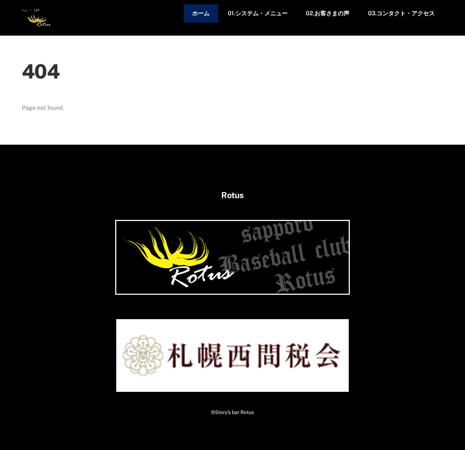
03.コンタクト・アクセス (401, 13)
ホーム (201, 13)
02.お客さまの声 (327, 13)
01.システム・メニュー (258, 13)
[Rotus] (36, 24)
